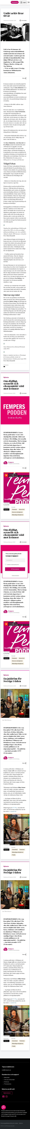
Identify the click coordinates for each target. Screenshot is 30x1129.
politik (13, 855)
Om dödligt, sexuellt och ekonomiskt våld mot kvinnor (14, 385)
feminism (14, 509)
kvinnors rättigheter (17, 512)
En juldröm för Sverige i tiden (13, 680)
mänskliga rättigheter (17, 514)
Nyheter (6, 377)
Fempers (11, 462)
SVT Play (14, 807)
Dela (23, 78)
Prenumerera (15, 2)
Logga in (24, 2)
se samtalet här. (12, 811)
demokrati (15, 849)
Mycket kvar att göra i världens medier (13, 1064)
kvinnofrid (21, 509)
